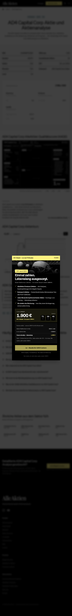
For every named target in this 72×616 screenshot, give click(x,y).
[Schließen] (57, 262)
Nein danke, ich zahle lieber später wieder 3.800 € (36, 356)
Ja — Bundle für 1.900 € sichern (36, 348)
